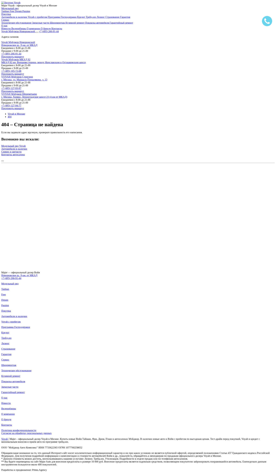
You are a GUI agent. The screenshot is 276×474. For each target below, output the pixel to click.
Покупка (6, 14)
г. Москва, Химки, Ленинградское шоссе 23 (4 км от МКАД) (34, 97)
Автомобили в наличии (14, 17)
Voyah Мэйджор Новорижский (18, 42)
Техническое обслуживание (16, 22)
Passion (26, 11)
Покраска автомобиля (97, 22)
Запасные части (41, 22)
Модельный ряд (10, 8)
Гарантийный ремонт (121, 22)
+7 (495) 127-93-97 (11, 88)
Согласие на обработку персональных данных (26, 433)
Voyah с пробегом (38, 17)
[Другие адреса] (37, 32)
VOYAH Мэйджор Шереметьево (19, 94)
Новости (6, 28)
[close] (2, 160)
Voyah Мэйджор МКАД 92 (15, 59)
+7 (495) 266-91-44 (11, 53)
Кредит (81, 17)
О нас (4, 25)
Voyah (4, 439)
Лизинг (101, 17)
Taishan (5, 11)
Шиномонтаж (57, 22)
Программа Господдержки (62, 17)
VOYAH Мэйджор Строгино (17, 76)
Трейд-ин (91, 17)
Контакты (56, 28)
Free (12, 11)
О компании (34, 28)
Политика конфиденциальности (18, 430)
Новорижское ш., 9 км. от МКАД (19, 45)
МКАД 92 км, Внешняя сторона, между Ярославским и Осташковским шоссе (43, 62)
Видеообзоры (19, 28)
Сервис (5, 20)
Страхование (112, 17)
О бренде (46, 28)
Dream (18, 11)
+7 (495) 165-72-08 (11, 71)
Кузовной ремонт (75, 22)
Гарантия (125, 17)
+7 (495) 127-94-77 (11, 105)
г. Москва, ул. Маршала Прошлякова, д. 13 (24, 79)
